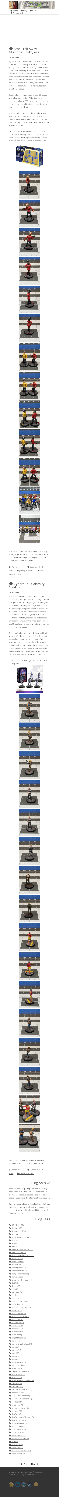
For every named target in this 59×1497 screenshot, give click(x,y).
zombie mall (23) (18, 1454)
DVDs (34, 11)
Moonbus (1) (16, 1359)
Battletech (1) (17, 1258)
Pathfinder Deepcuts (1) (21, 1371)
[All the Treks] (29, 514)
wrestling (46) (17, 1444)
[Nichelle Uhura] (29, 284)
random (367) (17, 1387)
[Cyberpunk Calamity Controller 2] (29, 807)
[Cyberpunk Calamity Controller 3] (29, 893)
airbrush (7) (16, 1240)
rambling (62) (16, 1383)
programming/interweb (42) (22, 1380)
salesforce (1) (17, 1405)
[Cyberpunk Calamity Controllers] (29, 1122)
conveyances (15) (18, 1277)
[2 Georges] (29, 370)
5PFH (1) (14, 1234)
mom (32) (15, 1353)
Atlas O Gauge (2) (18, 1252)
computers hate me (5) (20, 1274)
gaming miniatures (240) (21, 1307)
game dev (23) (17, 1304)
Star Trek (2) (16, 1414)
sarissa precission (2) (20, 1408)
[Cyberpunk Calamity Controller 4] (29, 950)
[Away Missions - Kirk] (29, 169)
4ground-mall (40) (18, 1231)
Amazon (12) (16, 1246)
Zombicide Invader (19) (21, 1451)
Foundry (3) (16, 1298)
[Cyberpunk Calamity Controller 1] (29, 721)
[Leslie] (29, 198)
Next (33, 1464)
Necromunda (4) (18, 1365)
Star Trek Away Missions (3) (22, 1417)
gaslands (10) (16, 1310)
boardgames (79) (18, 1268)
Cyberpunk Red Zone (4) (21, 1280)
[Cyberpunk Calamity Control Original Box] (29, 692)
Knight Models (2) (18, 1338)
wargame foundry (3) (20, 1438)
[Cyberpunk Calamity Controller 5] (29, 1036)
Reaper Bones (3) (18, 1393)
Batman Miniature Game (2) (22, 1255)
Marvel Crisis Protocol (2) (21, 1344)
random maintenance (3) (21, 1390)
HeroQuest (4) (17, 1326)
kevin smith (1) (17, 1335)
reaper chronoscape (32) (21, 1396)
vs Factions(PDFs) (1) (19, 1432)
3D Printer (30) (17, 1225)
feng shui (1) (16, 1292)
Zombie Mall (17, 13)
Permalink (15, 567)
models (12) (16, 1350)
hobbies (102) (17, 1329)
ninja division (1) (18, 1368)
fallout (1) (15, 1289)
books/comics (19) (19, 1271)
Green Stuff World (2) (20, 1316)
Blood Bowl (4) (17, 1265)
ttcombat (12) (17, 1426)
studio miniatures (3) (19, 1423)
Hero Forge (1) (17, 1323)
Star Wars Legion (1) (19, 1420)
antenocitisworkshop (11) (22, 1249)
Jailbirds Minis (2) (18, 1332)
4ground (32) (16, 1228)
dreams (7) (15, 1286)
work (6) (14, 1441)
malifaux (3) (16, 1341)
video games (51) (18, 1429)
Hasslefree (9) (17, 1319)
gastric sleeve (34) (18, 1313)
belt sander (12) (17, 1262)
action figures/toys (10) (20, 1237)
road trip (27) (16, 1402)
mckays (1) (15, 1347)
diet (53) (14, 1283)
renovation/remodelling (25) (23, 1399)
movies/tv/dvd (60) (19, 1362)
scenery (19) (16, 1411)
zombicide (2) (17, 1447)
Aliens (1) (15, 1243)
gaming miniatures (26, 571)
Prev (25, 1464)
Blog (25, 11)
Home (15, 11)
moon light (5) (17, 1356)
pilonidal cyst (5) (18, 1374)
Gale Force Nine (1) (19, 1301)
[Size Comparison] (29, 542)
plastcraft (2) (16, 1377)
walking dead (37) (18, 1435)
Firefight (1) (16, 1295)
